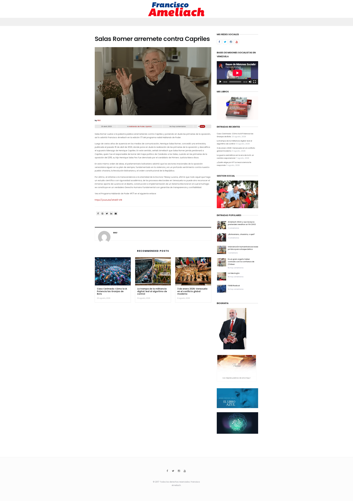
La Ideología (233, 273)
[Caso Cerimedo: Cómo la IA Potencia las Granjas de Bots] (113, 272)
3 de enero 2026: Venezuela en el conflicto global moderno (192, 291)
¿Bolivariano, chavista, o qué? (241, 234)
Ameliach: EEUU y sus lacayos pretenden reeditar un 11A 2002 (242, 223)
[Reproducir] (220, 81)
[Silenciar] (250, 81)
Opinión (148, 126)
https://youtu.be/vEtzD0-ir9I (108, 200)
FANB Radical (234, 285)
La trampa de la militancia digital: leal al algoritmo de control (152, 291)
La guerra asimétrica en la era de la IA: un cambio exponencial (235, 156)
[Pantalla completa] (254, 81)
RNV (99, 120)
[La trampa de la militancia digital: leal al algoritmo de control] (153, 272)
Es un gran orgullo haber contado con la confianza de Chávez (241, 261)
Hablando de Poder (137, 126)
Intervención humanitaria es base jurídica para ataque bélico (243, 247)
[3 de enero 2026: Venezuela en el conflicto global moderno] (193, 272)
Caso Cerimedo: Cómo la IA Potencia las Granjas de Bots (112, 291)
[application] (237, 73)
